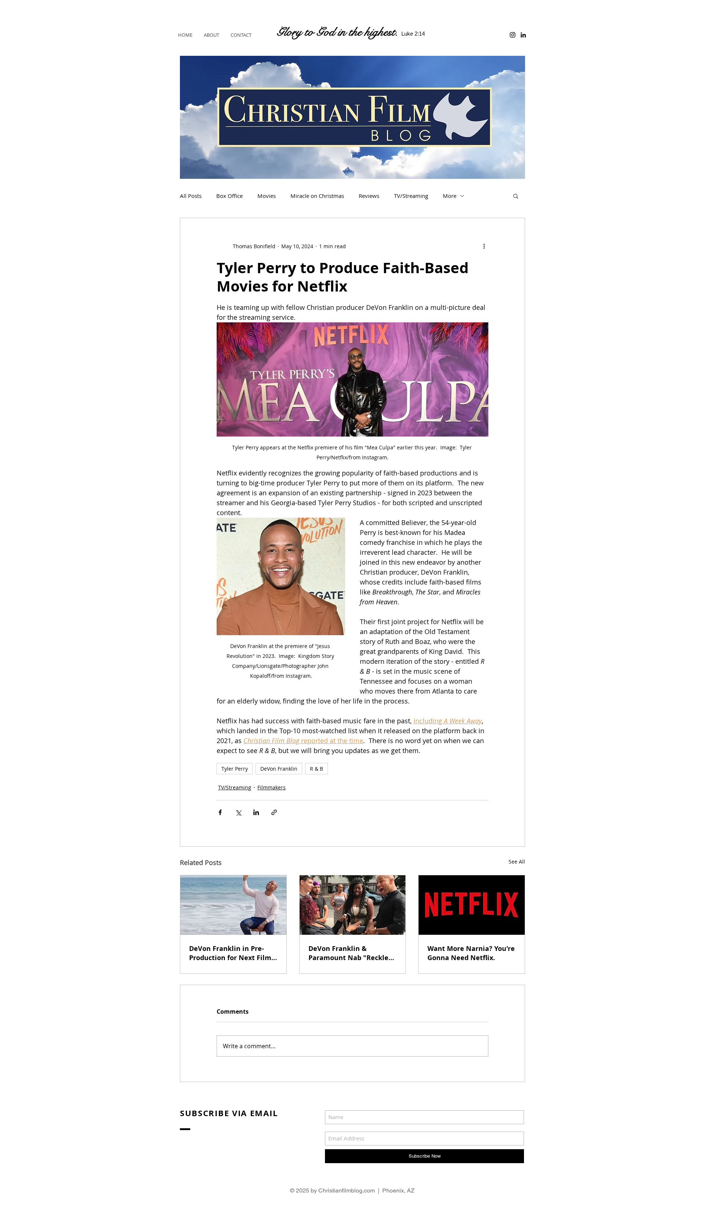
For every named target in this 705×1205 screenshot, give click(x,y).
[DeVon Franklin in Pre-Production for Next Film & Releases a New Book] (233, 905)
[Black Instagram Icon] (512, 35)
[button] (515, 196)
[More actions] (484, 246)
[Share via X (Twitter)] (238, 812)
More (449, 195)
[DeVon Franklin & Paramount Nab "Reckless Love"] (353, 905)
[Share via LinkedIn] (256, 812)
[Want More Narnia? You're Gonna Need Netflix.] (472, 905)
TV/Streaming (411, 195)
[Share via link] (274, 812)
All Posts (191, 195)
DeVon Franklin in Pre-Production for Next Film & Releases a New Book (230, 953)
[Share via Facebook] (220, 812)
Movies (266, 195)
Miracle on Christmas (317, 195)
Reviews (369, 195)
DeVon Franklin (278, 768)
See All (517, 861)
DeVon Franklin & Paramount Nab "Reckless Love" (351, 953)
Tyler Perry (234, 768)
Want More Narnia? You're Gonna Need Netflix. (471, 953)
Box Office (229, 195)
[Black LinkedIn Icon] (523, 35)
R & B (316, 768)
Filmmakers (271, 787)
